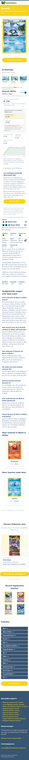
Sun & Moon (7, 670)
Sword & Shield (7, 674)
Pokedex (7, 11)
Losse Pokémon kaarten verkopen (13, 704)
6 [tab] (13, 468)
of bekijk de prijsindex (14, 579)
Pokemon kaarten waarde (11, 708)
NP (4, 653)
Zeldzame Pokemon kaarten (12, 720)
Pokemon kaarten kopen (14, 60)
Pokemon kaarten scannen (11, 710)
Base (4, 628)
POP (4, 663)
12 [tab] (25, 468)
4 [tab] (9, 468)
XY (4, 677)
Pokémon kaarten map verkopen (13, 702)
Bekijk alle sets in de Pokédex (14, 574)
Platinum (5, 660)
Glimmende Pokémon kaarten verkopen (15, 706)
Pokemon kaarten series (10, 716)
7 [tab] (15, 468)
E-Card (5, 639)
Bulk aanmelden (14, 201)
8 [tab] (17, 468)
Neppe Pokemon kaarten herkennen (14, 718)
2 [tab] (5, 468)
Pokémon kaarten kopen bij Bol (11, 738)
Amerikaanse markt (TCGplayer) (13, 168)
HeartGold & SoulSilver (10, 646)
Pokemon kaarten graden (11, 714)
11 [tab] (23, 468)
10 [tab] (21, 468)
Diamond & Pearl (8, 635)
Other (5, 656)
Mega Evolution (8, 649)
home (2, 11)
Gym (4, 642)
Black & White (13, 11)
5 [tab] (11, 468)
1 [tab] (3, 468)
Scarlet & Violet (8, 667)
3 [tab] (7, 468)
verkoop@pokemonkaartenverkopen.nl (13, 748)
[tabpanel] (14, 453)
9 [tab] (19, 468)
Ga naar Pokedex (14, 683)
